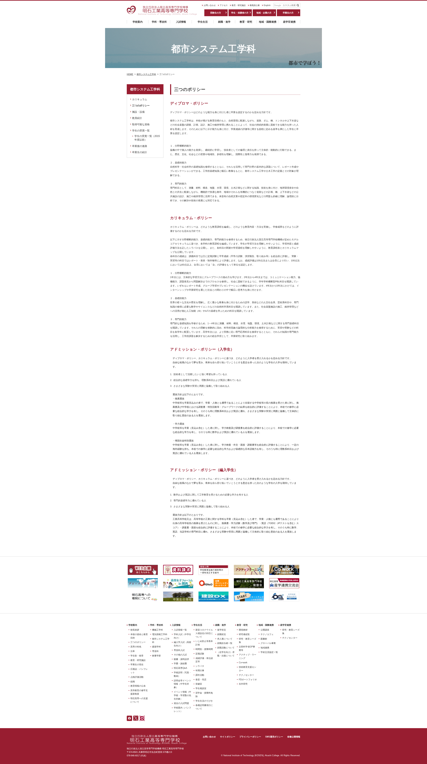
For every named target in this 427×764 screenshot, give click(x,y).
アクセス (224, 5)
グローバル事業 (268, 643)
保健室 (198, 684)
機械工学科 (157, 630)
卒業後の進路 (139, 146)
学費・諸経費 (180, 663)
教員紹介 (137, 118)
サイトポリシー (227, 736)
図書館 (264, 639)
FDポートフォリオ (248, 679)
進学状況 (221, 630)
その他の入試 (180, 654)
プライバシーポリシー (250, 736)
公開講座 (265, 630)
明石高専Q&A (180, 668)
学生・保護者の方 (240, 13)
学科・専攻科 (156, 625)
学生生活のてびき (204, 701)
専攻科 (155, 651)
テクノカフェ (267, 634)
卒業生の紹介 (139, 152)
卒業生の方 (288, 13)
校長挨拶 (134, 630)
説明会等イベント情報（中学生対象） (182, 684)
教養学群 (156, 655)
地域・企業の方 (264, 13)
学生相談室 (200, 688)
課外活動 (199, 675)
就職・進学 (220, 625)
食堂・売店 (200, 679)
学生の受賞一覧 (141, 130)
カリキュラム (139, 99)
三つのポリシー (141, 105)
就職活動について (226, 647)
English (267, 5)
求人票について (224, 639)
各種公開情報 (293, 736)
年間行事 (199, 670)
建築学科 (156, 646)
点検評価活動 (136, 677)
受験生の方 (215, 13)
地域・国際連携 (266, 625)
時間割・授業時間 (204, 649)
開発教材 (243, 630)
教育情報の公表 (138, 686)
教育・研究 (242, 625)
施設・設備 (138, 111)
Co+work (243, 662)
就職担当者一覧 (224, 643)
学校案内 (132, 625)
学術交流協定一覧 (269, 652)
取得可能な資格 (141, 124)
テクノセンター (246, 675)
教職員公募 (255, 5)
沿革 (132, 651)
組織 (132, 681)
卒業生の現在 (136, 664)
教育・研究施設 (239, 5)
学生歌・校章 (136, 655)
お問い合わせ (210, 5)
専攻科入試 (179, 650)
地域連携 (265, 647)
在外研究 (243, 684)
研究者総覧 (244, 634)
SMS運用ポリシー (274, 736)
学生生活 (197, 625)
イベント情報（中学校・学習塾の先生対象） (182, 695)
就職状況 (221, 634)
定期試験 (199, 653)
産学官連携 (285, 625)
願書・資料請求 (181, 659)
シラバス (199, 666)
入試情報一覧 (180, 630)
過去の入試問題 (181, 703)
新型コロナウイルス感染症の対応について (204, 633)
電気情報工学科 (159, 634)
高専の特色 (135, 646)
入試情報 (176, 625)
